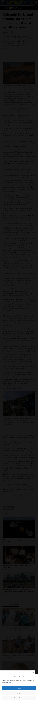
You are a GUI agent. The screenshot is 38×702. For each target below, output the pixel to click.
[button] (35, 677)
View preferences (19, 698)
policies (9, 682)
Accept (19, 688)
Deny (19, 693)
